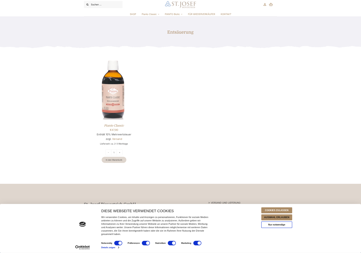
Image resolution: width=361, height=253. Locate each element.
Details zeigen (108, 247)
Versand (117, 138)
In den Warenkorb (114, 160)
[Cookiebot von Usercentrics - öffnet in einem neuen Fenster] (82, 247)
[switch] (146, 243)
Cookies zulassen (277, 210)
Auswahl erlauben (276, 217)
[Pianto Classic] (114, 61)
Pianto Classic (114, 125)
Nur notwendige (276, 224)
